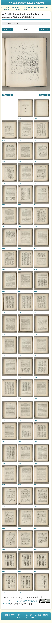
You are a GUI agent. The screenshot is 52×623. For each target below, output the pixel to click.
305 (3, 183)
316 (35, 248)
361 (35, 571)
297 (19, 119)
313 (35, 226)
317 (3, 269)
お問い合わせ (30, 617)
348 (19, 485)
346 (35, 463)
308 (3, 205)
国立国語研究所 (10, 615)
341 (3, 442)
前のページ (7, 29)
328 (35, 334)
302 (3, 162)
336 (19, 399)
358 (35, 549)
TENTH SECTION (20, 9)
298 (35, 119)
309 (19, 205)
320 (3, 291)
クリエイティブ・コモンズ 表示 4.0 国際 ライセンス (25, 600)
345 (19, 463)
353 (3, 528)
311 (3, 226)
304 (35, 162)
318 (19, 269)
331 (35, 356)
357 (19, 549)
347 (3, 485)
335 (3, 399)
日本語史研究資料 (26, 2)
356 (3, 549)
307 (35, 183)
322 (35, 291)
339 (19, 420)
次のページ (44, 29)
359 (3, 571)
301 (35, 140)
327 (19, 334)
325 (35, 312)
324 (19, 312)
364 (35, 593)
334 (35, 377)
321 (19, 291)
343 (35, 442)
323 (3, 312)
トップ (3, 7)
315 (19, 248)
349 (35, 485)
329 (3, 356)
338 (3, 420)
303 (19, 162)
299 (3, 140)
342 (19, 442)
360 (19, 571)
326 (3, 334)
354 (19, 528)
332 (3, 377)
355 (35, 528)
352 (35, 506)
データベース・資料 (25, 615)
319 (35, 269)
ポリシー (20, 617)
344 (3, 463)
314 (3, 248)
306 (19, 183)
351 (19, 506)
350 (3, 506)
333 (19, 377)
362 (3, 593)
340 (35, 420)
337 (35, 399)
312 (19, 226)
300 (19, 140)
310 (35, 205)
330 (19, 356)
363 (19, 593)
